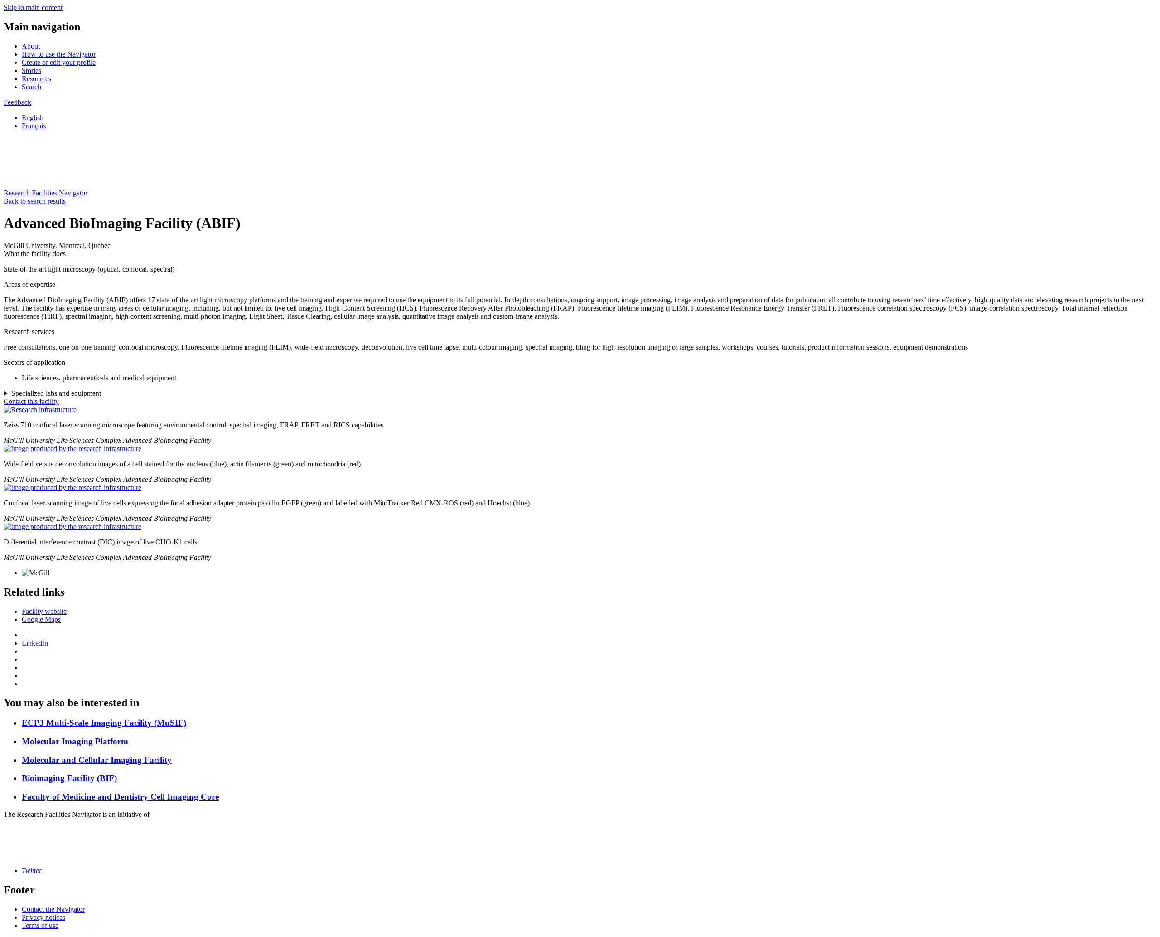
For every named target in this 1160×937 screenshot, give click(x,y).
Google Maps (41, 619)
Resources (36, 79)
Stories (31, 70)
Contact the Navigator (53, 909)
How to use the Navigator (59, 54)
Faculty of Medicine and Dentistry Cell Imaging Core (120, 796)
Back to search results (35, 201)
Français (34, 126)
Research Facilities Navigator (45, 193)
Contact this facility (31, 401)
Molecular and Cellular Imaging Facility (97, 760)
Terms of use (40, 925)
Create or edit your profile (59, 62)
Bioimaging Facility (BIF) (69, 778)
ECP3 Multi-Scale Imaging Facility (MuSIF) (104, 723)
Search (31, 87)
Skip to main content (33, 7)
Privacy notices (43, 917)
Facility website (44, 611)
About (31, 46)
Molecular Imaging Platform (75, 741)
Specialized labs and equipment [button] (56, 393)
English (33, 117)
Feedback (17, 102)
